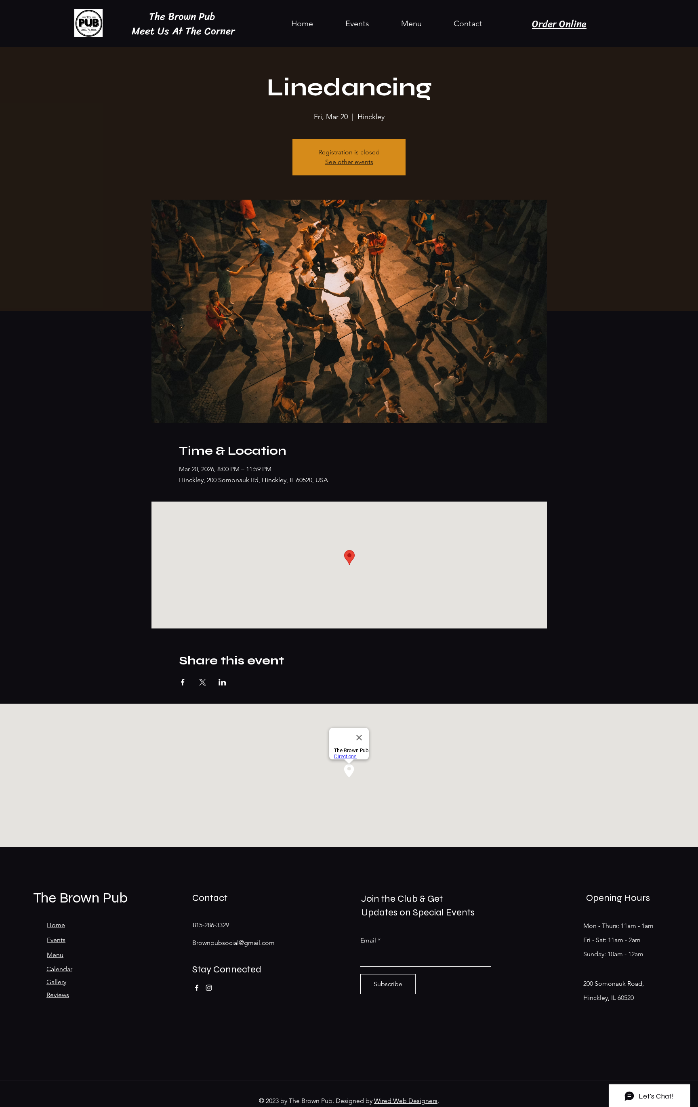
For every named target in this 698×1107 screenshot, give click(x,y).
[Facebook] (197, 988)
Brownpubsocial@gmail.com (233, 943)
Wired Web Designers (405, 1101)
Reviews (57, 995)
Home (56, 925)
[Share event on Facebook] (183, 682)
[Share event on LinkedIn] (222, 682)
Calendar (59, 969)
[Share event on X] (202, 682)
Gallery (56, 982)
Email (368, 940)
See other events (349, 162)
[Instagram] (209, 988)
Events (56, 940)
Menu (55, 955)
